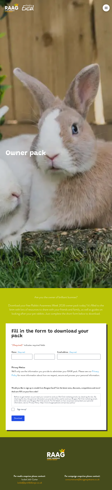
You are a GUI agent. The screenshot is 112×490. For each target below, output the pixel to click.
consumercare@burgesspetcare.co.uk (82, 479)
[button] (106, 7)
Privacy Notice (18, 367)
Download (18, 418)
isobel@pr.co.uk (29, 482)
